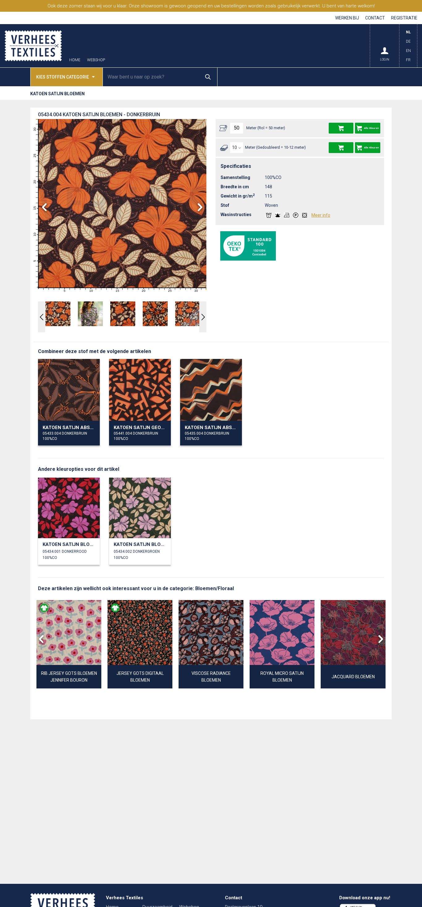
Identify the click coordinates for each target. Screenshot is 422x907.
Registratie (404, 17)
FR (408, 60)
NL (408, 32)
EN (408, 51)
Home (74, 60)
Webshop (96, 60)
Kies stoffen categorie (62, 77)
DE (408, 41)
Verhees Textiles (33, 45)
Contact (375, 17)
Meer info (320, 215)
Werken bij (347, 17)
